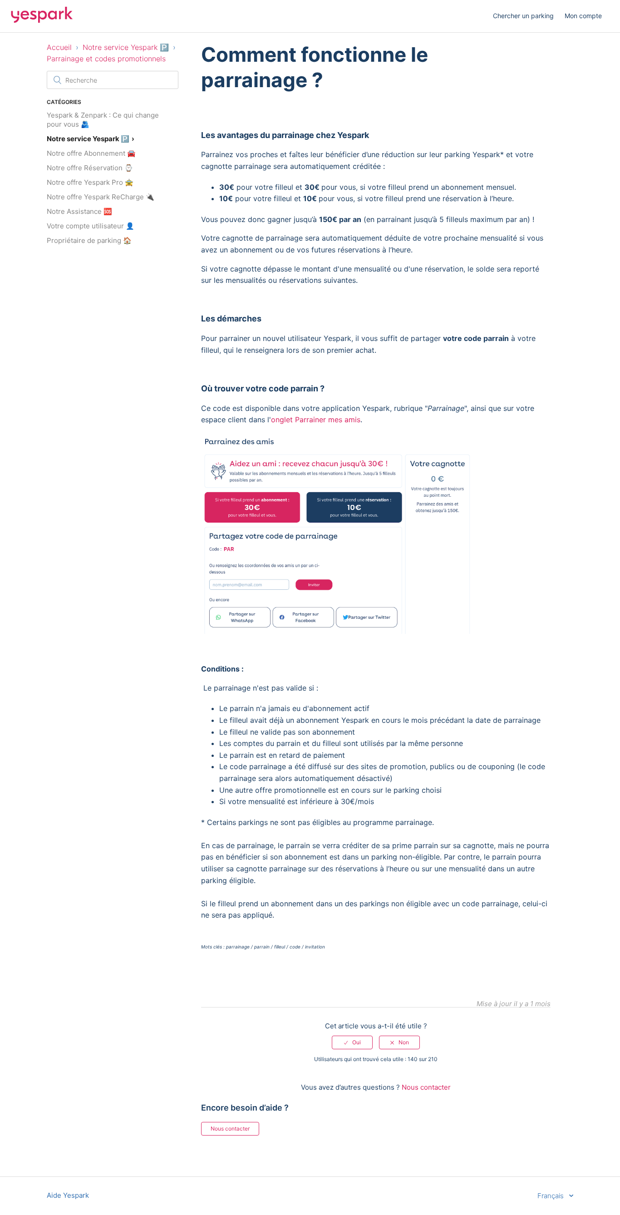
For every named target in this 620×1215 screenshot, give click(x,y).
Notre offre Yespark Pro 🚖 (90, 182)
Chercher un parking (523, 16)
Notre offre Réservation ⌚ (90, 167)
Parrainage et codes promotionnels (106, 58)
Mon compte (583, 16)
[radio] (352, 1042)
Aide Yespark (68, 1195)
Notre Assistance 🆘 (79, 211)
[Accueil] (41, 20)
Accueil (59, 47)
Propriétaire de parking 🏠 (89, 240)
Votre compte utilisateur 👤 (90, 226)
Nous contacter (426, 1087)
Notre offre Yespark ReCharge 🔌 (100, 197)
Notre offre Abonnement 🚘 (91, 153)
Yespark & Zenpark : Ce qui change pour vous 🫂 (103, 119)
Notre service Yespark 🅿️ (126, 47)
